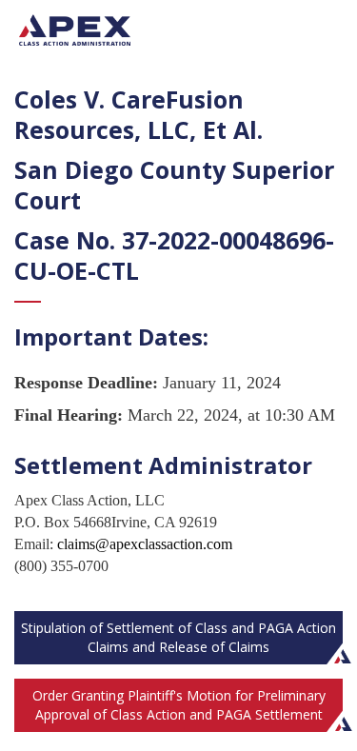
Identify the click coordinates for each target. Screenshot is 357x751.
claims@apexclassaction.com (144, 544)
